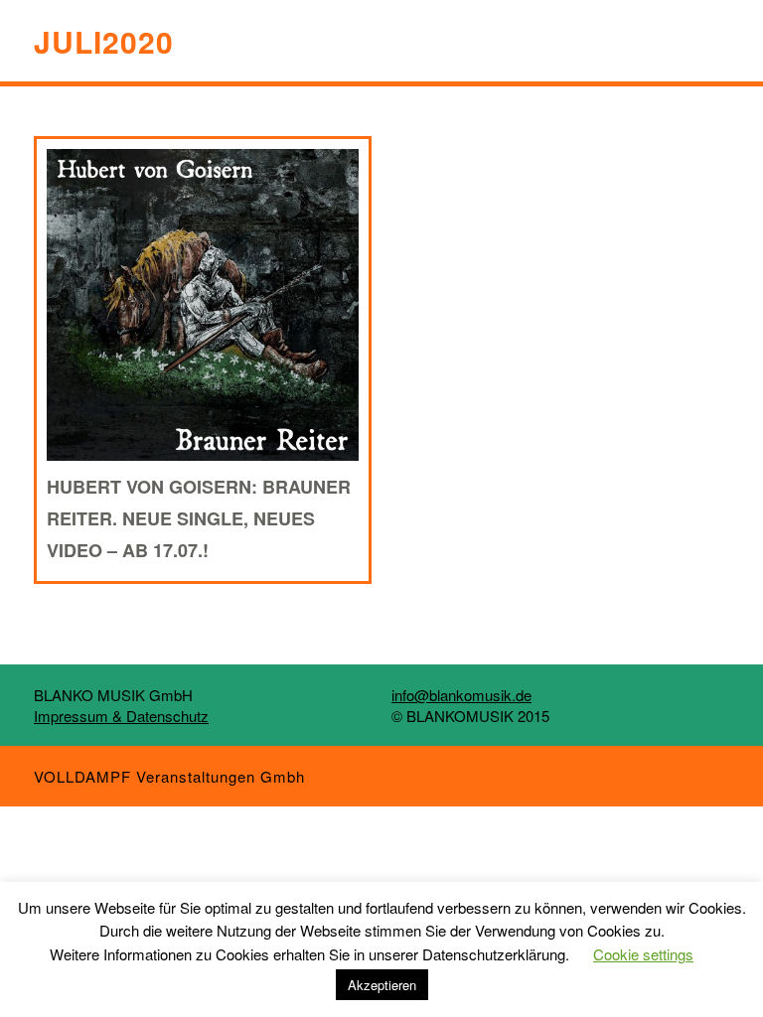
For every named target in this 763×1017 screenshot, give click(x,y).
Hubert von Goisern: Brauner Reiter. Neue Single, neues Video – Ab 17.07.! (199, 518)
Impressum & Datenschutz (121, 715)
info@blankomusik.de (461, 694)
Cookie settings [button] (643, 954)
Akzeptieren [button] (382, 984)
